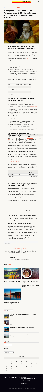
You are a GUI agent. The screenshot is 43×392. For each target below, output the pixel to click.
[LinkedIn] (5, 54)
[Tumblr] (5, 65)
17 (11, 364)
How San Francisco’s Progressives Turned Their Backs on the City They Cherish (29, 251)
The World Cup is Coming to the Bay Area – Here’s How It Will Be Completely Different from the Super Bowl (12, 251)
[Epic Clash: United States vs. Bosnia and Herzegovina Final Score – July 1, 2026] (6, 335)
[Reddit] (5, 67)
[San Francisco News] (21, 1)
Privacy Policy (24, 383)
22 (36, 364)
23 (6, 366)
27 (26, 366)
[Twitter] (5, 51)
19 (21, 364)
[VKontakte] (5, 70)
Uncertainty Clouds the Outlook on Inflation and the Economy (11, 303)
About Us (5, 377)
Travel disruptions (7, 243)
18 (16, 364)
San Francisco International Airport (32, 241)
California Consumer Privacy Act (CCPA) (29, 378)
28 (31, 366)
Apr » (7, 370)
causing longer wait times (15, 161)
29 (36, 366)
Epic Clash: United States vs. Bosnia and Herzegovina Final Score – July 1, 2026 (23, 334)
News (18, 7)
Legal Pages (23, 377)
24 (11, 366)
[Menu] (4, 2)
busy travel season (32, 60)
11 (16, 363)
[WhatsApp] (5, 76)
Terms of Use (24, 385)
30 (6, 368)
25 (16, 366)
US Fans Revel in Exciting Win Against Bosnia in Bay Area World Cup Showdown (12, 283)
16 (6, 364)
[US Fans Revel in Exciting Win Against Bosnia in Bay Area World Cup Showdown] (12, 273)
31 (11, 368)
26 (21, 366)
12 (21, 363)
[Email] (5, 59)
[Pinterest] (5, 57)
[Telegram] (5, 73)
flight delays (14, 241)
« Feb (5, 370)
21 (31, 364)
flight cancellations (7, 241)
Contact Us (17, 377)
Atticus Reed (9, 7)
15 (36, 363)
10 (11, 363)
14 (31, 363)
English (6, 310)
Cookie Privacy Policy (26, 380)
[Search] (38, 2)
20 (26, 364)
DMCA (22, 381)
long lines (28, 58)
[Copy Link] (5, 62)
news (18, 241)
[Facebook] (5, 49)
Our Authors (11, 377)
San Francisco (22, 241)
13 (26, 363)
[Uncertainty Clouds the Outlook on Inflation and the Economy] (12, 294)
